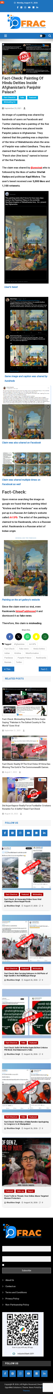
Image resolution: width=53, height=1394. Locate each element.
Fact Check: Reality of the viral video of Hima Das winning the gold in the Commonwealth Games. (26, 765)
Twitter (19, 662)
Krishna (17, 653)
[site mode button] (42, 35)
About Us (9, 1280)
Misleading (37, 894)
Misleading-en (10, 102)
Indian (7, 653)
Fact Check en (9, 98)
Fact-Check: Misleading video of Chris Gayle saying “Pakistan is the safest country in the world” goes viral (23, 722)
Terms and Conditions (16, 1292)
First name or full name (13, 1244)
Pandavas (8, 658)
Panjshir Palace (24, 658)
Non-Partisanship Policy (17, 1305)
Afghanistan (19, 644)
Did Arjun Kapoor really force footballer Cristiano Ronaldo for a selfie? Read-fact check (26, 807)
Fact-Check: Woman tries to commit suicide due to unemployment (46, 669)
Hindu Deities (39, 649)
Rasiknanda (41, 658)
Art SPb (32, 644)
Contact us (10, 1286)
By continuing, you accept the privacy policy (25, 1265)
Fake (22, 98)
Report (30, 1191)
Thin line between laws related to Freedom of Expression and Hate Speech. (10, 669)
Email (4, 1254)
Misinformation (32, 653)
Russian (7, 662)
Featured (32, 98)
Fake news (24, 649)
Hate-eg (20, 1191)
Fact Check (9, 649)
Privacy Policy (12, 1298)
